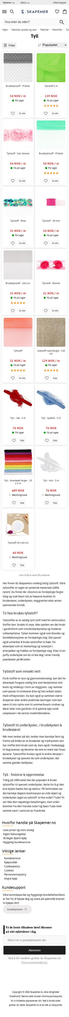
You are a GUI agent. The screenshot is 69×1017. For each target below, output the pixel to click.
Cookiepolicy (12, 866)
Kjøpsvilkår (10, 862)
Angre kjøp (10, 878)
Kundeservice (12, 858)
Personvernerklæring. (34, 962)
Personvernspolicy (15, 874)
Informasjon (59, 2)
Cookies (9, 870)
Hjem (5, 29)
